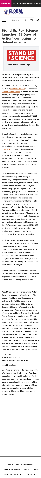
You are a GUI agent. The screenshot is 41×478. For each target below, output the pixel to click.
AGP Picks (5, 3)
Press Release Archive (24, 465)
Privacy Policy (32, 474)
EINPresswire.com (17, 89)
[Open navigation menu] (4, 20)
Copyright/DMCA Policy (13, 474)
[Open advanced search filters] (31, 20)
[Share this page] (37, 20)
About (10, 465)
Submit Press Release (11, 469)
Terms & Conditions (31, 469)
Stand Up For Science (11, 92)
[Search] (26, 20)
